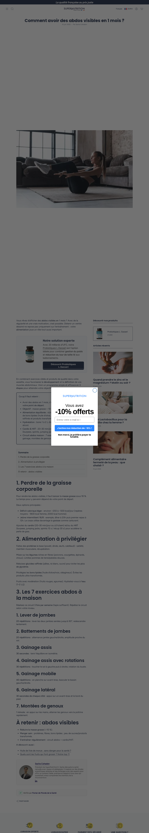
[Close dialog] (95, 390)
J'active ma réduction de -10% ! (74, 428)
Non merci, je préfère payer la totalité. (74, 435)
